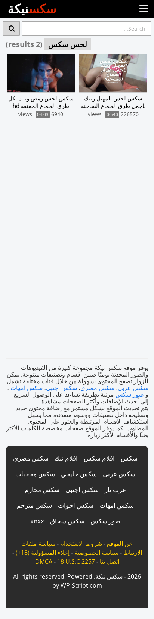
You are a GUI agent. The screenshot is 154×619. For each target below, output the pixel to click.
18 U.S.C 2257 (76, 561)
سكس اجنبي (61, 388)
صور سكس (130, 394)
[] (11, 28)
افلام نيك (66, 458)
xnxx (37, 521)
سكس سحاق (67, 521)
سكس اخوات (75, 505)
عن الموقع (120, 543)
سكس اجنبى (82, 489)
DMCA (43, 561)
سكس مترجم (34, 505)
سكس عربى (119, 474)
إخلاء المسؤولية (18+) (43, 552)
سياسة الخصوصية (96, 552)
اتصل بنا (109, 561)
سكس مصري (97, 388)
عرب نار (115, 489)
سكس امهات (26, 388)
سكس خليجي (79, 474)
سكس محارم (42, 489)
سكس (129, 458)
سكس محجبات (35, 474)
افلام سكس (99, 458)
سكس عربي (133, 388)
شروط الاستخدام (81, 543)
